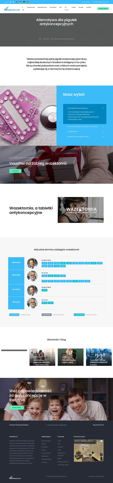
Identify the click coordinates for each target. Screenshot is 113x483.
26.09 (57, 266)
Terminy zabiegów (103, 8)
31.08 (63, 275)
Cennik (74, 7)
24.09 (50, 266)
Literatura (60, 447)
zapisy (29, 407)
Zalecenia (44, 462)
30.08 (57, 275)
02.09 (50, 281)
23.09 (44, 266)
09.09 (50, 263)
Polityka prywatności (63, 461)
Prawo (59, 450)
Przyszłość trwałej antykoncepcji (69, 361)
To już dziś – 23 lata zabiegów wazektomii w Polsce (98, 362)
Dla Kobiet (67, 8)
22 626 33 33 (87, 2)
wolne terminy (16, 407)
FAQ (60, 7)
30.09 (63, 266)
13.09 (69, 263)
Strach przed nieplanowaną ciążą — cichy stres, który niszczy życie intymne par (42, 365)
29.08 (50, 275)
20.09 (93, 263)
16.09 (81, 263)
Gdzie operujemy (46, 441)
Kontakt (88, 7)
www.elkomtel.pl (99, 476)
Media (59, 458)
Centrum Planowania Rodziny (19, 425)
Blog (36, 354)
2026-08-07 (65, 357)
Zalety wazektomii (47, 459)
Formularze (53, 7)
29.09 (87, 281)
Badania (44, 444)
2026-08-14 (36, 357)
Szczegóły (15, 171)
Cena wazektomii (46, 453)
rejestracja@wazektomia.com (102, 2)
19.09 (44, 290)
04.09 (63, 281)
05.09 (44, 302)
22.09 (99, 263)
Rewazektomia (42, 7)
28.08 (44, 275)
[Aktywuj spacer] (89, 450)
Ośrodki (81, 7)
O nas (23, 8)
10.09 (57, 263)
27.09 (75, 281)
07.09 (44, 263)
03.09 (57, 281)
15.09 (75, 263)
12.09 (63, 263)
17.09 (87, 263)
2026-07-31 (93, 357)
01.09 (44, 281)
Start (40, 39)
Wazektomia (31, 7)
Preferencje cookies (63, 465)
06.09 (50, 302)
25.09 (69, 281)
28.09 (81, 281)
